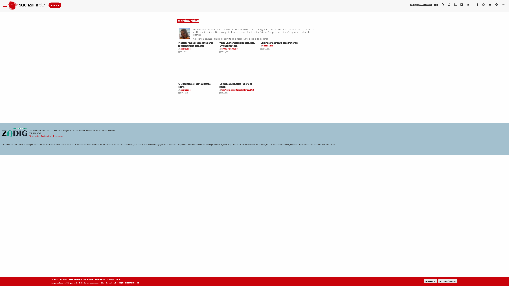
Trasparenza (58, 136)
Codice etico (46, 136)
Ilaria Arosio (225, 90)
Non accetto (430, 281)
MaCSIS (224, 49)
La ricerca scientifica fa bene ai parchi (235, 85)
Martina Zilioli (185, 49)
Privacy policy (34, 136)
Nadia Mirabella (237, 90)
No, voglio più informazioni (127, 283)
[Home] (28, 6)
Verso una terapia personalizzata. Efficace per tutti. (237, 44)
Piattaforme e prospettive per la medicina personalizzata (195, 44)
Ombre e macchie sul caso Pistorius (279, 42)
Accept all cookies (447, 281)
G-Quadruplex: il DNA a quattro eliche (194, 85)
